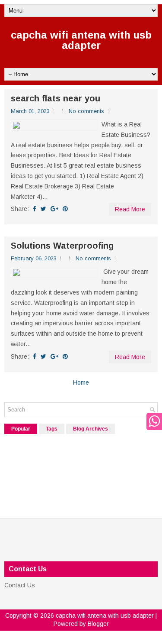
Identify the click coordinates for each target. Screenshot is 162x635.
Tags (51, 429)
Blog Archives (90, 429)
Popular (20, 429)
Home (81, 382)
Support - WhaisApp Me (152, 421)
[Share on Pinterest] (65, 208)
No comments (86, 111)
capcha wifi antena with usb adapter (81, 40)
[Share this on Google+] (54, 208)
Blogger (98, 623)
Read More (130, 209)
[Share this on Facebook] (34, 208)
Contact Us (19, 585)
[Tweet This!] (43, 208)
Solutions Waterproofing (62, 245)
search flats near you (55, 98)
